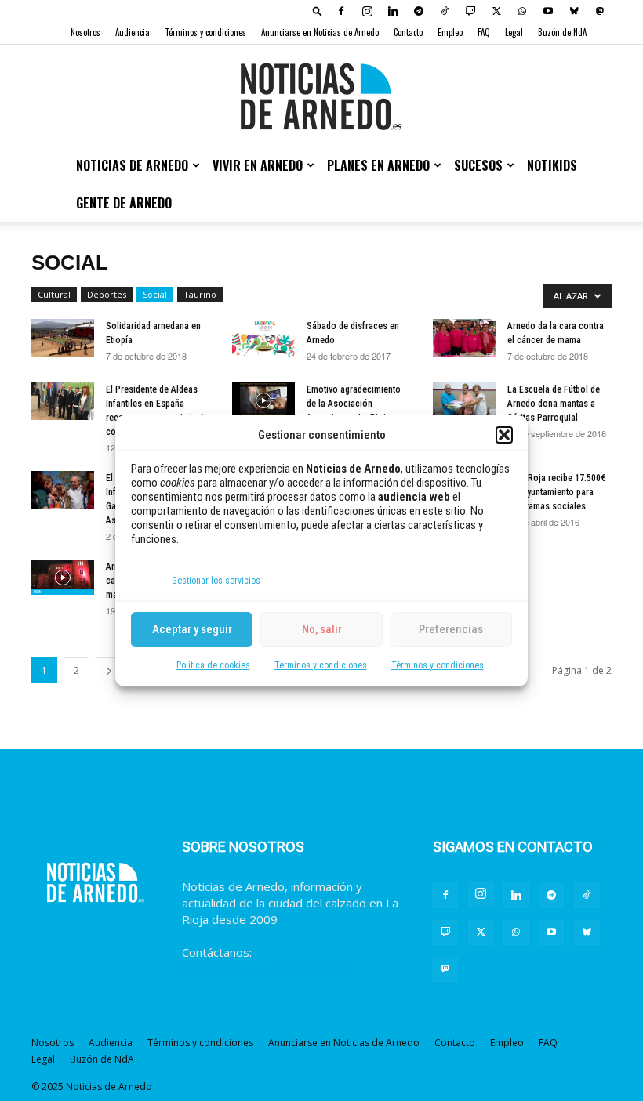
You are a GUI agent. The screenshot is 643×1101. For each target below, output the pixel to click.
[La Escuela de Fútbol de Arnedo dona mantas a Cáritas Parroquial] (464, 401)
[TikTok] (444, 11)
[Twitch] (470, 11)
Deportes (106, 294)
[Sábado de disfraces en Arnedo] (263, 338)
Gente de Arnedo (124, 203)
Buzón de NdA (562, 32)
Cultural (54, 294)
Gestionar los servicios (216, 580)
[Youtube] (548, 11)
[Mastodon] (600, 11)
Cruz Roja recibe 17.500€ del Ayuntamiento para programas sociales (556, 492)
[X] (496, 11)
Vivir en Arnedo (258, 165)
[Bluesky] (574, 11)
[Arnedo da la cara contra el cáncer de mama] (464, 338)
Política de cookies (213, 665)
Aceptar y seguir (192, 629)
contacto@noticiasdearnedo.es (265, 968)
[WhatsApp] (522, 11)
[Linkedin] (393, 11)
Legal (514, 32)
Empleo (450, 32)
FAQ (484, 32)
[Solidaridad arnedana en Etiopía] (62, 338)
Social (155, 294)
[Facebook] (341, 11)
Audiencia (132, 32)
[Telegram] (418, 11)
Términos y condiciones (320, 665)
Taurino (199, 294)
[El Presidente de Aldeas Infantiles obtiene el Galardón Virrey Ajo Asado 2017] (62, 490)
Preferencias (451, 629)
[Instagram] (367, 11)
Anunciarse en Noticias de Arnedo (320, 32)
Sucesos (478, 165)
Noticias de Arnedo (132, 165)
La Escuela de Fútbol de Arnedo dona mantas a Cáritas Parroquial (553, 403)
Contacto (408, 32)
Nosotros (85, 32)
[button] (504, 435)
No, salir (322, 629)
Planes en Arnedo (378, 165)
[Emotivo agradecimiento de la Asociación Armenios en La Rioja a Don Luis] (263, 400)
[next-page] (109, 670)
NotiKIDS (552, 165)
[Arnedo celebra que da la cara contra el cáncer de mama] (62, 577)
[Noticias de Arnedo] (321, 96)
